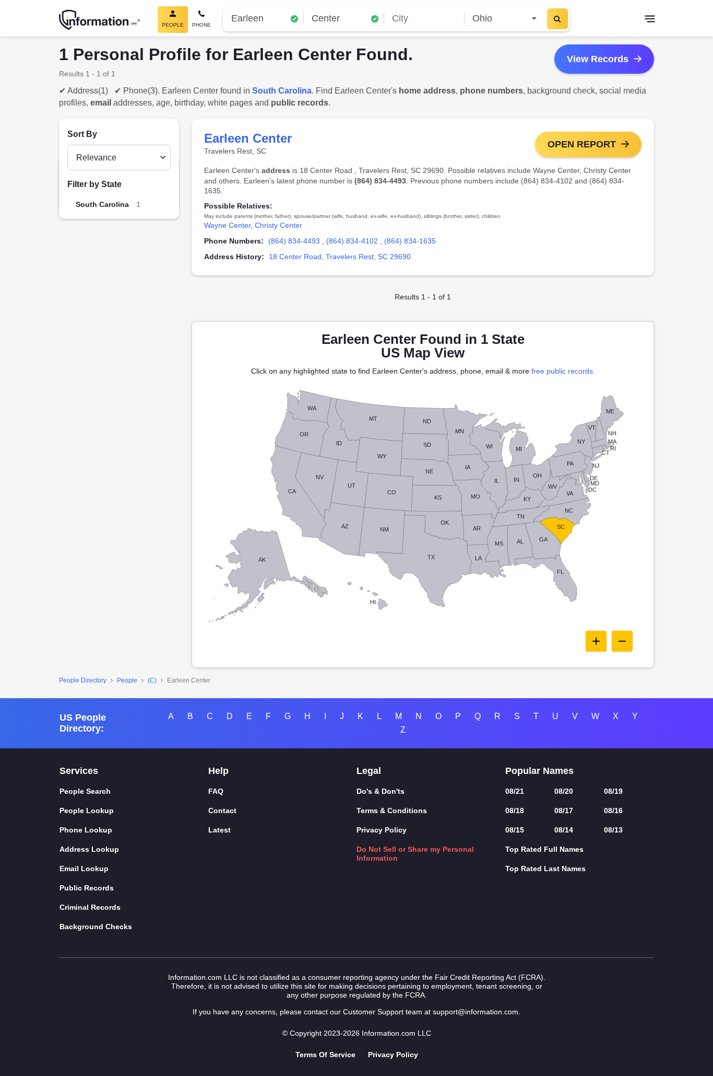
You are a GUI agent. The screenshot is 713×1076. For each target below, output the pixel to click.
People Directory (82, 680)
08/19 (613, 791)
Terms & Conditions (391, 810)
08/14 (563, 830)
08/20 (563, 791)
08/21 (514, 791)
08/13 (613, 830)
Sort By (82, 134)
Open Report (582, 144)
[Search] (557, 18)
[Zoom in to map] (596, 641)
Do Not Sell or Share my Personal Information (415, 853)
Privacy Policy (381, 830)
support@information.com (475, 1012)
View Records (597, 59)
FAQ (215, 791)
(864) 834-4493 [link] (294, 241)
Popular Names (539, 771)
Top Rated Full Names (544, 849)
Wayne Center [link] (227, 225)
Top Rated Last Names (545, 868)
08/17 (563, 810)
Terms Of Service (325, 1054)
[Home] (99, 19)
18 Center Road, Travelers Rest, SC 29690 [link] (340, 256)
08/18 (514, 810)
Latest (219, 830)
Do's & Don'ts (380, 791)
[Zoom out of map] (622, 641)
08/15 (514, 830)
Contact (222, 810)
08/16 (613, 810)
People (127, 680)
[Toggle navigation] (649, 19)
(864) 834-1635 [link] (410, 241)
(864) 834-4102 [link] (352, 241)
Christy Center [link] (278, 225)
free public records (562, 371)
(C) (152, 680)
